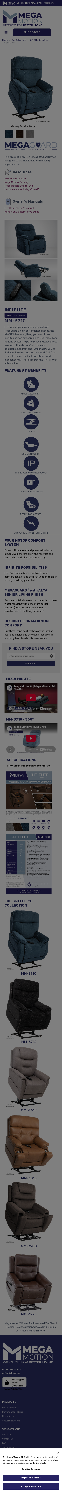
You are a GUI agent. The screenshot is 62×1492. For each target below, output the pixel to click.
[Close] (58, 1452)
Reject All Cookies (30, 1478)
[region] (31, 1470)
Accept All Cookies (31, 1486)
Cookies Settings (31, 1469)
